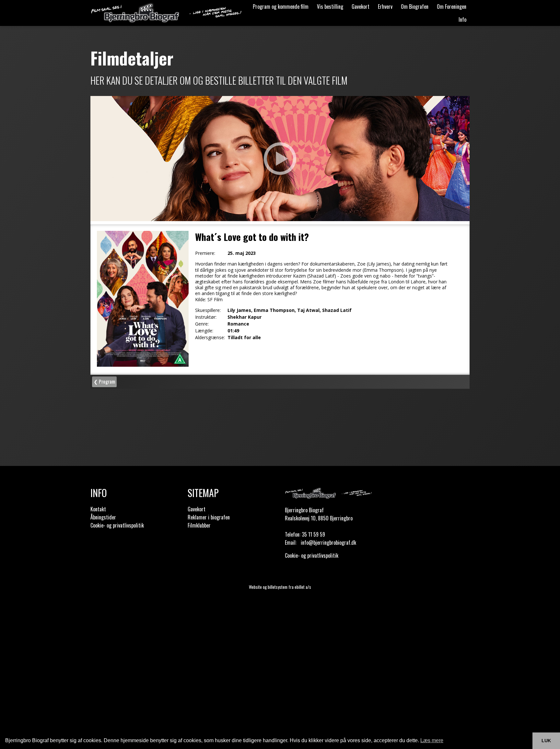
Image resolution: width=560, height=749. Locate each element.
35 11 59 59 (313, 534)
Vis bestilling (330, 6)
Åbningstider (103, 517)
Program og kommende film (281, 6)
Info (462, 19)
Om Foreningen (451, 6)
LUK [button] (546, 740)
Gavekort (360, 6)
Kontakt (98, 509)
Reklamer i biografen (209, 517)
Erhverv (385, 6)
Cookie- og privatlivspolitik (117, 525)
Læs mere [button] (431, 740)
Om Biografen (414, 6)
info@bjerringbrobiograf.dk (328, 542)
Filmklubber (199, 525)
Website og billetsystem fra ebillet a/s (280, 587)
